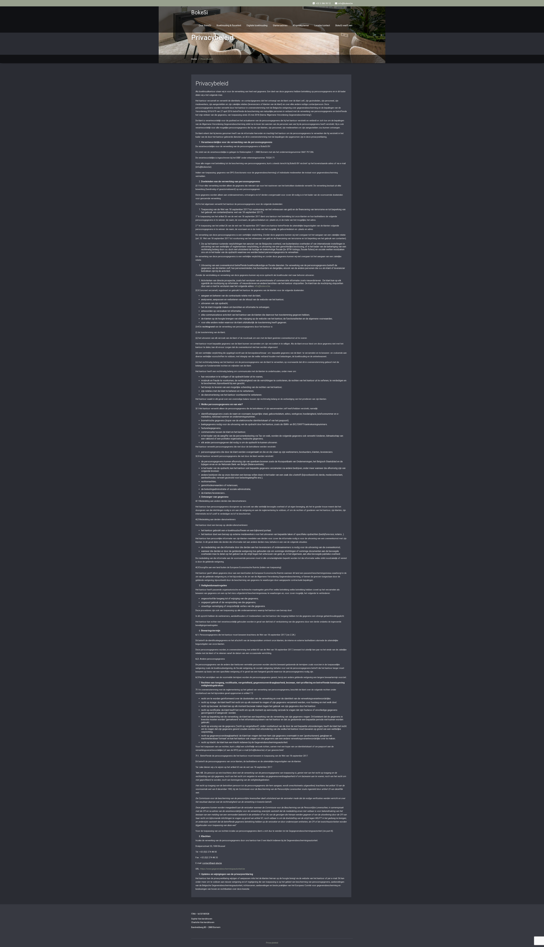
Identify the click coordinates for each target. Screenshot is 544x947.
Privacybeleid (212, 83)
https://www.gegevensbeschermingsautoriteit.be (222, 869)
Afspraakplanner (301, 25)
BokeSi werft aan (343, 25)
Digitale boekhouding (256, 25)
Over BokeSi (205, 25)
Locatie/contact (322, 25)
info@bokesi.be (262, 286)
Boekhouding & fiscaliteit (228, 25)
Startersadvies (280, 25)
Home (194, 59)
